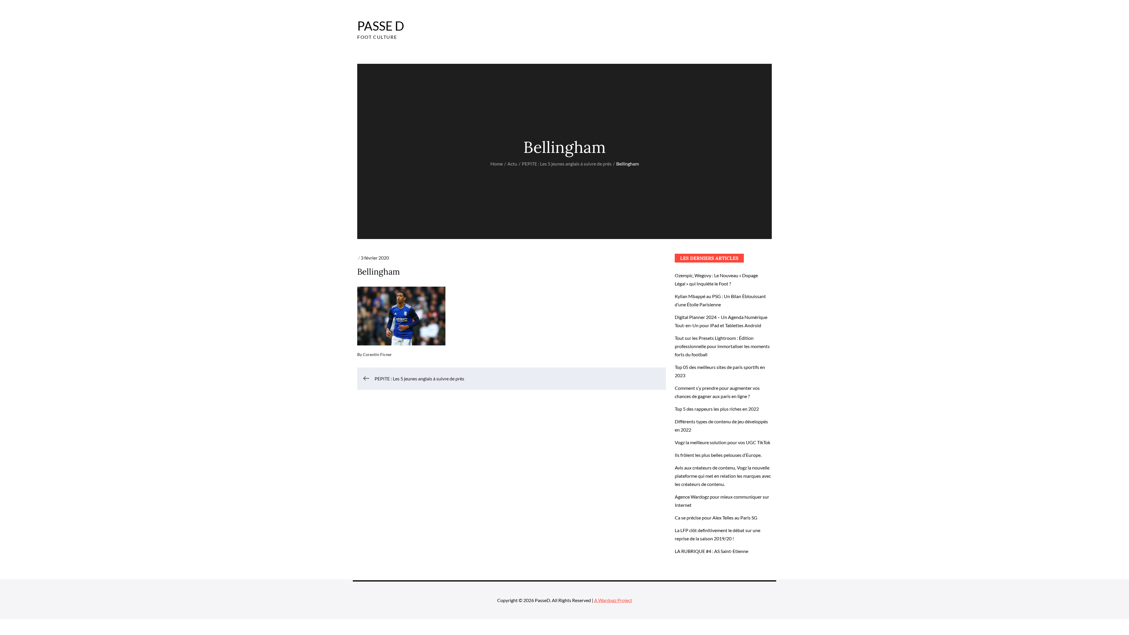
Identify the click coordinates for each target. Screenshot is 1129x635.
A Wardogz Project (613, 600)
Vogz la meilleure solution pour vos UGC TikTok (722, 442)
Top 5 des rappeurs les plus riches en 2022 (717, 409)
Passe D (380, 26)
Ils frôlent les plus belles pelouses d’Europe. (718, 455)
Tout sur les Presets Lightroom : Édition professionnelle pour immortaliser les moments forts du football (722, 346)
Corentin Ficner (377, 354)
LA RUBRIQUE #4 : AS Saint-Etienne (711, 551)
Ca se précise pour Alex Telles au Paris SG (716, 517)
